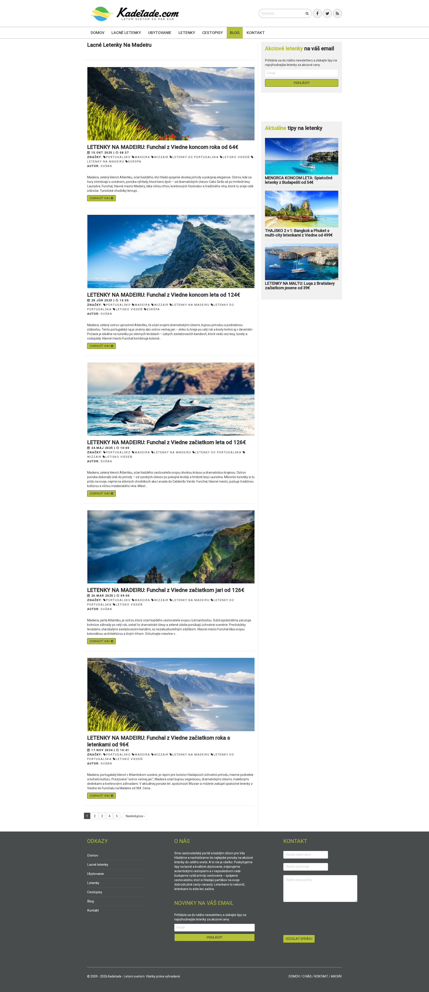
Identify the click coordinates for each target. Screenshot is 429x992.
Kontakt (256, 32)
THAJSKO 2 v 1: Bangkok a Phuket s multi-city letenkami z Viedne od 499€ (299, 232)
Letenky (187, 32)
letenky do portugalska (195, 157)
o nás (307, 976)
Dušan (106, 166)
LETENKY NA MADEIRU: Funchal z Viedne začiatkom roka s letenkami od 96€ (158, 741)
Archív (336, 976)
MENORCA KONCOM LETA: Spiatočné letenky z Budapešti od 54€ (298, 180)
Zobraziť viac (100, 198)
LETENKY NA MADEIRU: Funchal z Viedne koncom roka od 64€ (162, 147)
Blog (235, 32)
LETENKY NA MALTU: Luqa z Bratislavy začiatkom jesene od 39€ (300, 285)
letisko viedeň (236, 157)
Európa (134, 161)
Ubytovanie (159, 32)
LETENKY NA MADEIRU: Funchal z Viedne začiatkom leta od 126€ (166, 442)
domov (294, 976)
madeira (142, 157)
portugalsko (118, 157)
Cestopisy (212, 32)
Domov (97, 32)
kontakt (321, 976)
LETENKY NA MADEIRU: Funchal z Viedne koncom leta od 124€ (163, 295)
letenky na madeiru (191, 304)
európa (153, 309)
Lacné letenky (126, 32)
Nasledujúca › (135, 816)
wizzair (161, 157)
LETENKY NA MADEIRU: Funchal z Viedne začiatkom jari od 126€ (165, 590)
